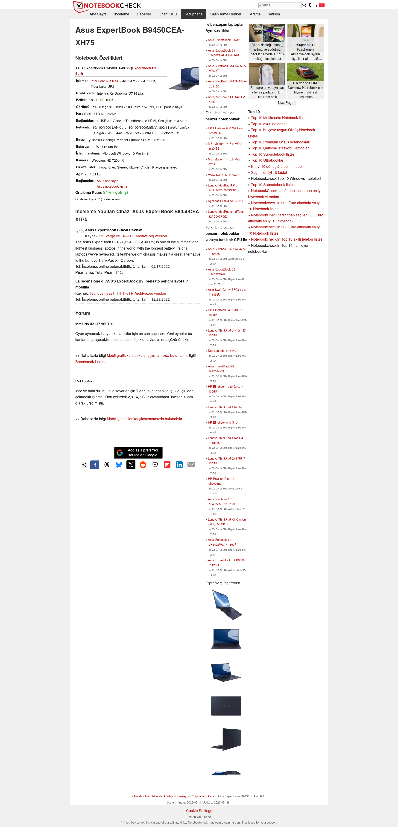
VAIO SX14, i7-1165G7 (223, 174)
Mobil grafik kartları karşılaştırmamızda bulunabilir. (147, 355)
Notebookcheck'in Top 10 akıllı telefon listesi (287, 239)
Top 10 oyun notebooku (270, 123)
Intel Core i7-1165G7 (106, 80)
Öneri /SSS (168, 14)
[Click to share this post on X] (130, 464)
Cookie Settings (199, 810)
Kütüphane (194, 14)
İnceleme (121, 14)
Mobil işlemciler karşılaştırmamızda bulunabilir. (145, 418)
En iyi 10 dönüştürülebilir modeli (277, 166)
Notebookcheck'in (266, 227)
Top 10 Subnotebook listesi (273, 154)
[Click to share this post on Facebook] (94, 464)
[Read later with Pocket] (155, 464)
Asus (211, 796)
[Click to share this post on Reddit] (143, 464)
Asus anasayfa (107, 180)
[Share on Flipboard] (167, 464)
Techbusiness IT (103, 293)
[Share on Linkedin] (179, 464)
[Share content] (84, 465)
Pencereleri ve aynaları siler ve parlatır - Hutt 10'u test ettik (267, 92)
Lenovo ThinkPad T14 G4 (225, 407)
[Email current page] (191, 464)
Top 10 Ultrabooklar (267, 160)
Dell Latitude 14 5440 (222, 350)
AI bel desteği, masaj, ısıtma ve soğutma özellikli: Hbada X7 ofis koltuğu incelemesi (267, 51)
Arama (255, 14)
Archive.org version (151, 236)
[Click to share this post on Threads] (106, 464)
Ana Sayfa (98, 14)
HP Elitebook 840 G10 (222, 422)
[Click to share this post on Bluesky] (118, 464)
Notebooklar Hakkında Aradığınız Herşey (160, 796)
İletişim (274, 14)
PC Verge (107, 236)
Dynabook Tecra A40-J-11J (225, 200)
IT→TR (128, 293)
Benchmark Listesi (90, 361)
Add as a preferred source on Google (143, 452)
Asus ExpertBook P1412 (224, 40)
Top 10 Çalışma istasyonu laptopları (280, 148)
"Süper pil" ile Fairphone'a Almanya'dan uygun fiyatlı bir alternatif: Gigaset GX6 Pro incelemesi (305, 51)
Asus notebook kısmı (112, 186)
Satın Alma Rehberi (226, 14)
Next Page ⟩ (287, 102)
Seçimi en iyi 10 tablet (269, 172)
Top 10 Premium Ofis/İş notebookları (280, 142)
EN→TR (127, 236)
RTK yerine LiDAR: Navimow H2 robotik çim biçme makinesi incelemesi (305, 90)
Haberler (144, 14)
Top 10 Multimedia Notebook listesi (279, 117)
